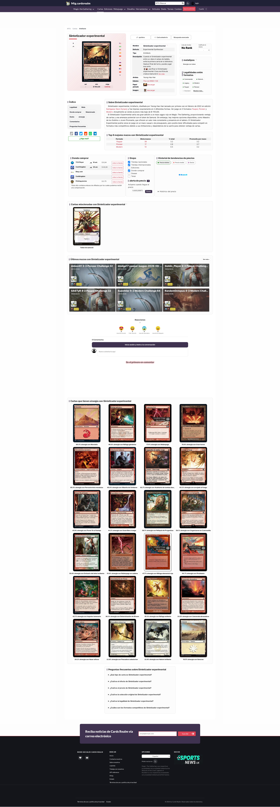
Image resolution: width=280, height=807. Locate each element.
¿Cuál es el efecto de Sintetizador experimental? (130, 681)
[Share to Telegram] (95, 133)
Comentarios (75, 121)
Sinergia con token (189, 64)
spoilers (142, 37)
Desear (134, 173)
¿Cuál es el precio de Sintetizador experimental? (130, 688)
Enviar (148, 191)
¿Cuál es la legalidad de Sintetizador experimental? (131, 701)
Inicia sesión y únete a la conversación (140, 345)
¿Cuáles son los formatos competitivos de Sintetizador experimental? (140, 708)
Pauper (195, 109)
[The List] (73, 43)
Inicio (111, 756)
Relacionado (90, 112)
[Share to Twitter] (80, 133)
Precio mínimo (164, 162)
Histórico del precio (168, 191)
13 (145, 147)
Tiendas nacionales (139, 162)
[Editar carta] (167, 46)
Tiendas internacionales (141, 165)
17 (145, 144)
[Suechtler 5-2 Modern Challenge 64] (122, 309)
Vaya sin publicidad (189, 9)
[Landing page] (68, 3)
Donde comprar (75, 112)
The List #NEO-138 (150, 81)
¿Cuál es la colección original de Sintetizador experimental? (135, 695)
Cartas (75, 28)
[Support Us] (80, 758)
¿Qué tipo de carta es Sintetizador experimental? (131, 675)
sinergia (82, 117)
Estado (112, 779)
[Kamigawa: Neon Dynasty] (73, 46)
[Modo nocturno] (188, 3)
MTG (69, 28)
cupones (112, 766)
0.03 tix (107, 87)
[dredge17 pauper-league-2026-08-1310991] (120, 284)
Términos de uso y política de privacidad (123, 783)
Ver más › (206, 259)
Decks (72, 117)
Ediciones (135, 168)
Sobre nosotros (115, 762)
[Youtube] (87, 758)
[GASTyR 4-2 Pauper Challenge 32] (72, 309)
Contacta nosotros (116, 759)
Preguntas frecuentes (78, 126)
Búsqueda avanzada (181, 37)
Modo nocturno (147, 762)
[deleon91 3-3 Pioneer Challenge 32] (73, 284)
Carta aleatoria (162, 37)
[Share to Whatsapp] (90, 133)
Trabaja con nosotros (117, 769)
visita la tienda (117, 163)
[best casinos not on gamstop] (188, 760)
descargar (151, 85)
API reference (114, 773)
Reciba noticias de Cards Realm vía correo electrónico (109, 734)
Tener (133, 176)
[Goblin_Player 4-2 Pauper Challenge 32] (166, 284)
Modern (109, 112)
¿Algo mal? (84, 139)
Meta (83, 107)
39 (145, 141)
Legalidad (73, 107)
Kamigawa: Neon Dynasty (117, 109)
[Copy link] (71, 133)
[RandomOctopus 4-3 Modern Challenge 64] (167, 309)
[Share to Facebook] (76, 133)
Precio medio (179, 162)
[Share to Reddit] (85, 133)
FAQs (111, 776)
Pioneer (202, 109)
